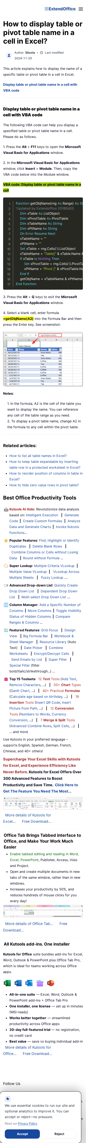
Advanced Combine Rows (31, 726)
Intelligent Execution (42, 515)
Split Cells (61, 726)
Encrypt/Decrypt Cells (51, 653)
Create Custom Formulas (42, 521)
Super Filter (58, 659)
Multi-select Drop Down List (44, 597)
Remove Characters (24, 685)
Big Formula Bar (35, 636)
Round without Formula (41, 558)
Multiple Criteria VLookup (54, 566)
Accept (22, 1134)
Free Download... (36, 821)
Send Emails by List (26, 659)
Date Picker (33, 648)
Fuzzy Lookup (52, 577)
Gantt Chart (20, 691)
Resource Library (53, 642)
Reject (59, 1134)
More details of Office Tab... (29, 923)
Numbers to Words (35, 714)
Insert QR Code (48, 702)
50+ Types (67, 685)
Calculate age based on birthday (36, 696)
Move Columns (39, 610)
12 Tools (48, 679)
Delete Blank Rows (47, 546)
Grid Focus (49, 630)
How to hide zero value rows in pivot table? (44, 485)
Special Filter (19, 665)
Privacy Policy (27, 1123)
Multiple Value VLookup (28, 572)
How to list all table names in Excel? (38, 456)
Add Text (69, 679)
